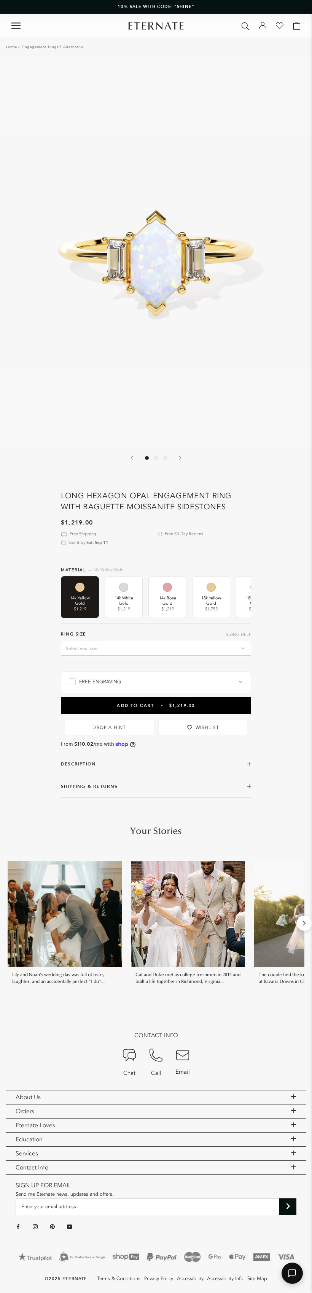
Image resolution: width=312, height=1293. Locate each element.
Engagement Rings (40, 47)
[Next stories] (304, 923)
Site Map (257, 1278)
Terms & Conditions (118, 1278)
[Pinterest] (52, 1226)
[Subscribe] (287, 1206)
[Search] (246, 26)
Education (29, 1139)
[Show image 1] (147, 458)
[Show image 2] (156, 458)
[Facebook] (18, 1226)
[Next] (180, 458)
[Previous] (132, 458)
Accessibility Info (225, 1278)
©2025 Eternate (66, 1279)
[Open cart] (297, 26)
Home (11, 47)
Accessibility (190, 1278)
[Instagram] (35, 1226)
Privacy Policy (158, 1278)
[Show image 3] (165, 458)
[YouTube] (69, 1226)
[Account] (262, 26)
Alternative (73, 47)
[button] (292, 1273)
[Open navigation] (16, 25)
